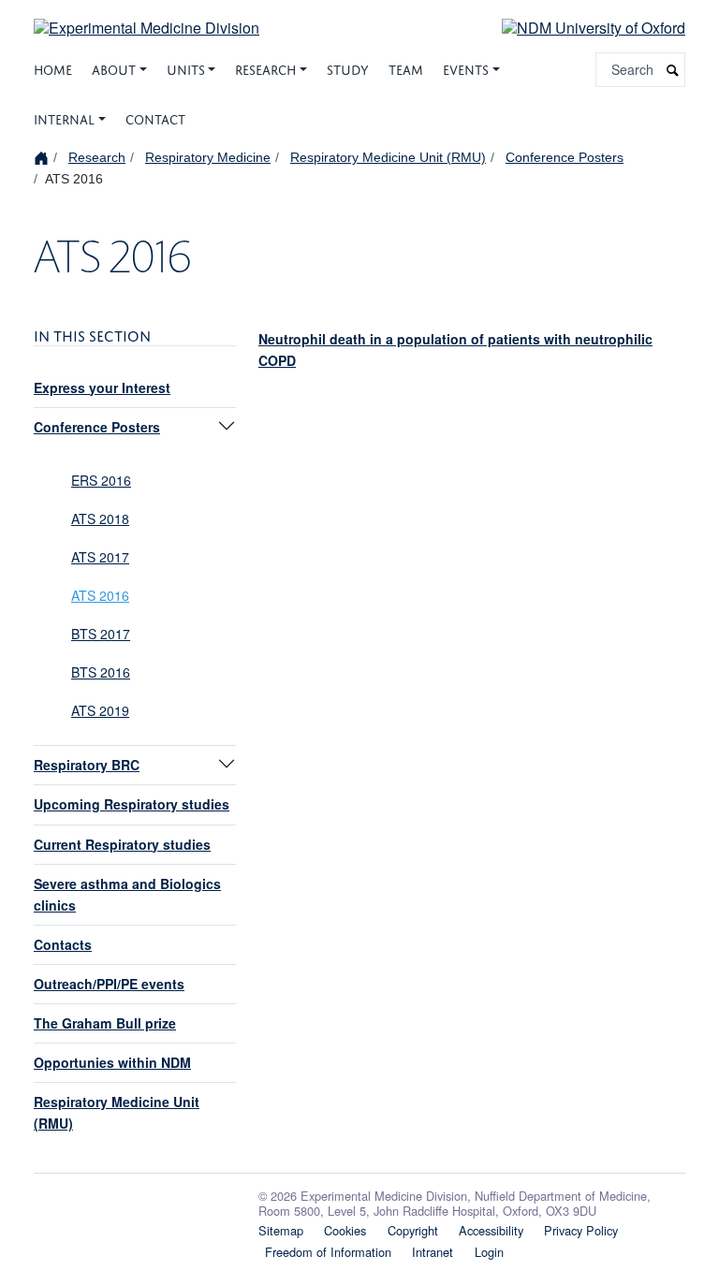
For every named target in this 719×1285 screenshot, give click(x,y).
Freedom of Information (328, 1252)
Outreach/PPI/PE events (109, 983)
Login (489, 1252)
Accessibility (491, 1230)
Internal (64, 117)
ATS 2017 (100, 557)
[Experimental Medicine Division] (146, 16)
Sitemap (280, 1230)
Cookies (345, 1230)
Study (348, 68)
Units (186, 68)
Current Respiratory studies (122, 844)
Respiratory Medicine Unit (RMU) (388, 157)
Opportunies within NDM (112, 1062)
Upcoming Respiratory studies (131, 804)
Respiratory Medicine (208, 157)
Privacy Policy (581, 1230)
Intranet (432, 1252)
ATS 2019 (100, 710)
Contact (155, 117)
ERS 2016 (101, 480)
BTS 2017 (100, 633)
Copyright (413, 1230)
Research (265, 68)
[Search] (673, 69)
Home (53, 68)
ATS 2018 (100, 518)
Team (406, 68)
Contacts (63, 944)
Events (466, 68)
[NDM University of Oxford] (579, 26)
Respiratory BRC (86, 764)
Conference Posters (565, 157)
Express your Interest (102, 387)
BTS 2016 (100, 672)
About (114, 68)
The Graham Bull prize (105, 1023)
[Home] (43, 156)
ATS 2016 (100, 595)
